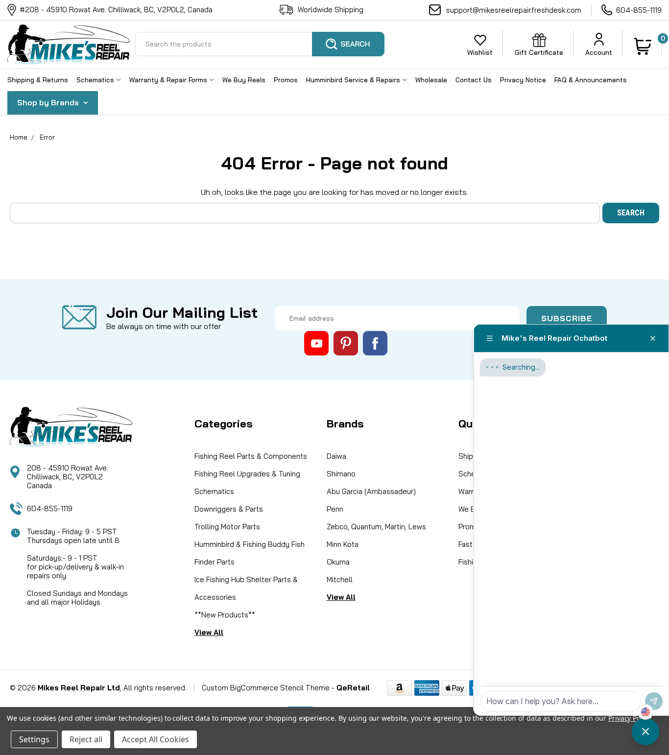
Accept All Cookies (155, 739)
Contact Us (473, 80)
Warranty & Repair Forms (169, 80)
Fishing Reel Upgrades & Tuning (247, 473)
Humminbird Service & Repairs (354, 80)
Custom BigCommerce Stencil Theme (266, 687)
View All (208, 632)
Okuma (338, 561)
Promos (286, 80)
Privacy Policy (629, 718)
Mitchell (340, 579)
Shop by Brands (49, 102)
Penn (335, 509)
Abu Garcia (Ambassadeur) (371, 491)
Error (47, 137)
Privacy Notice (523, 80)
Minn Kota (342, 544)
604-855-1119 (639, 10)
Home (18, 137)
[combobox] (259, 44)
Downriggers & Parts (228, 509)
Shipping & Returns (37, 80)
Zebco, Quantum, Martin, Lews (376, 526)
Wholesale (431, 80)
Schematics (96, 80)
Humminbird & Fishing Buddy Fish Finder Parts (249, 553)
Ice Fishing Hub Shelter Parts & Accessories (246, 588)
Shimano (341, 473)
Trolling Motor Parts (227, 526)
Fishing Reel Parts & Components (250, 456)
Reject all (86, 739)
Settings (34, 739)
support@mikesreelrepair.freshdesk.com (513, 10)
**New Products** (224, 614)
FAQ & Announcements (590, 80)
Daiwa (336, 456)
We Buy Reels (243, 80)
